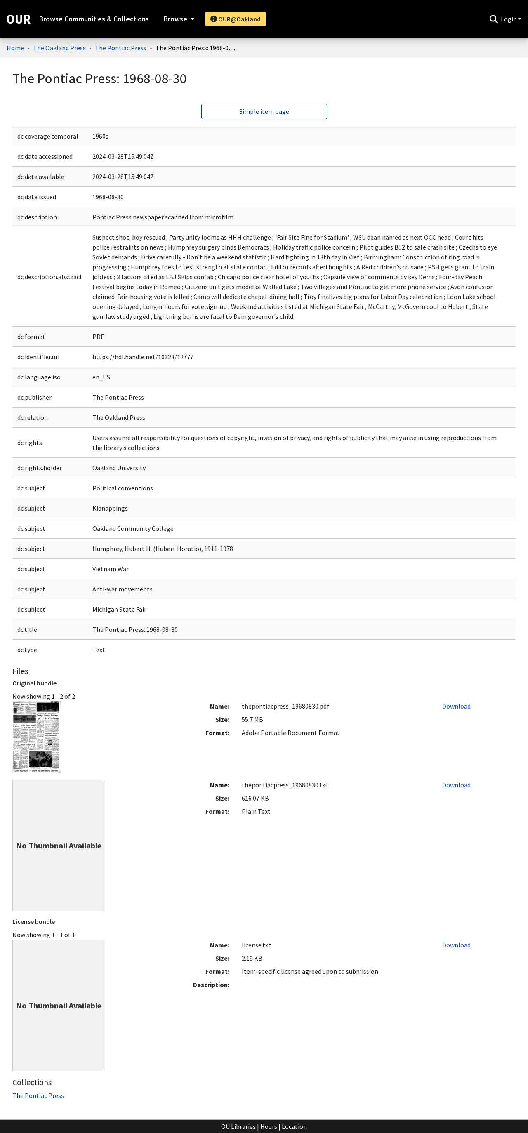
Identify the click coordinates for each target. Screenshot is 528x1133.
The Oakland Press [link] (59, 48)
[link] (38, 1095)
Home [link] (15, 48)
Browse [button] (175, 19)
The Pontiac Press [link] (120, 48)
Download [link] (456, 706)
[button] (493, 19)
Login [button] (509, 19)
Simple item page (264, 111)
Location (294, 1126)
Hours (268, 1126)
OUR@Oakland (239, 19)
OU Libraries (238, 1126)
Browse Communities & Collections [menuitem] (94, 19)
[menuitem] (178, 19)
